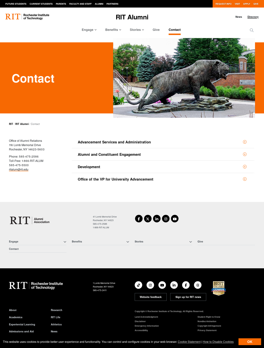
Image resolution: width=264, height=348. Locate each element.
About (13, 310)
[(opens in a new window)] (139, 218)
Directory (253, 16)
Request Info (223, 3)
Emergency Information (147, 325)
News (238, 16)
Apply (246, 3)
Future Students (15, 3)
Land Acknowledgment (146, 316)
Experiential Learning (22, 324)
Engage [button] (87, 29)
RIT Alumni (132, 16)
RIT (11, 124)
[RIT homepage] (27, 17)
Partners (112, 3)
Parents (61, 3)
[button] (251, 30)
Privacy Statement (207, 330)
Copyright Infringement (209, 325)
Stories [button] (135, 29)
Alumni (99, 3)
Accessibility (141, 330)
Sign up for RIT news (188, 297)
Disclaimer (140, 321)
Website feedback (151, 297)
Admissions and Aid (21, 331)
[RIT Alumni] (30, 220)
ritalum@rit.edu (18, 169)
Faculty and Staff (80, 3)
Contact (175, 29)
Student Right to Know (209, 316)
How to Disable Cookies (218, 342)
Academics (15, 317)
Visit (237, 3)
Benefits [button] (111, 29)
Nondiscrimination (207, 321)
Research (56, 310)
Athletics (56, 324)
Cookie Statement (189, 342)
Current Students (41, 3)
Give (255, 3)
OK (249, 341)
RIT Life (55, 317)
